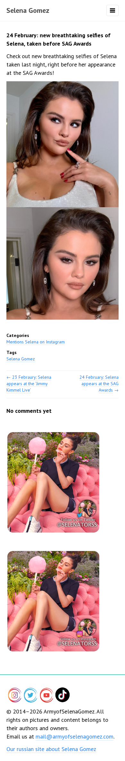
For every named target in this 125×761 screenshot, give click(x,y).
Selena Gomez (27, 10)
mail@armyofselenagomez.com (74, 736)
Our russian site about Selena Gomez (51, 749)
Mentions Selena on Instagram (35, 342)
